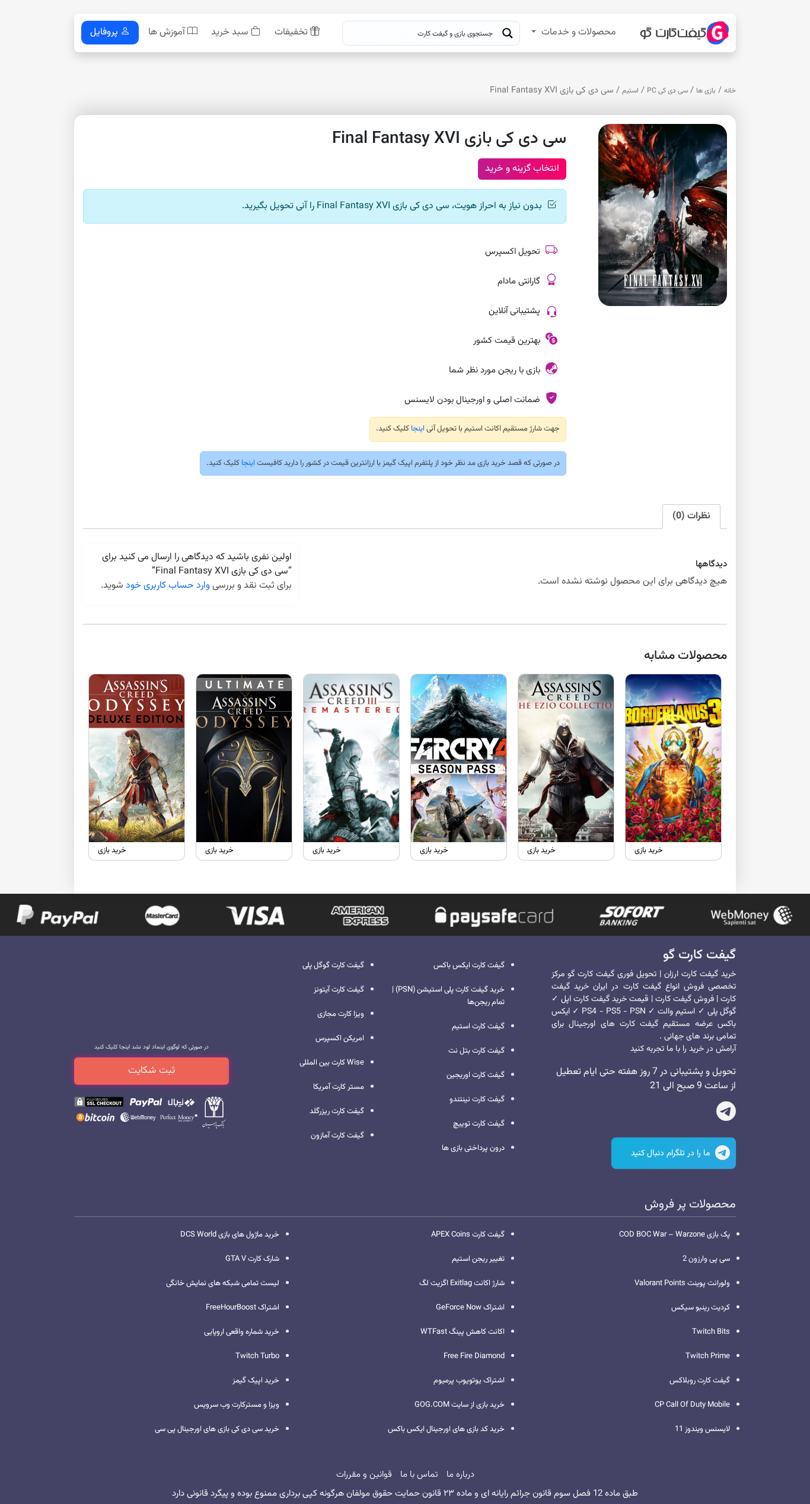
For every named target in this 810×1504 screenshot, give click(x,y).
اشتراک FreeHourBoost (242, 1308)
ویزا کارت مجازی (340, 1014)
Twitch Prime (707, 1356)
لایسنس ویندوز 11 (702, 1429)
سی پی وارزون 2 (706, 1259)
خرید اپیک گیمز (255, 1381)
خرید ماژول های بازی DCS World (229, 1235)
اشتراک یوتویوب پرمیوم (469, 1381)
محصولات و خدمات (578, 32)
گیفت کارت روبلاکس (699, 1381)
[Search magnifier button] (507, 33)
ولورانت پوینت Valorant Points (682, 1283)
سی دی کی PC (667, 90)
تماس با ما (419, 1474)
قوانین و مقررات (364, 1474)
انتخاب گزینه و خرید (522, 168)
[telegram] (726, 1113)
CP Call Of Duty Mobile (692, 1405)
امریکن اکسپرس (339, 1038)
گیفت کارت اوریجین (476, 1075)
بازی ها (706, 90)
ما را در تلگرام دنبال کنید (671, 1153)
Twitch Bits (711, 1332)
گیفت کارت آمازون (337, 1136)
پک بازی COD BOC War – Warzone (674, 1235)
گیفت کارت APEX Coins (468, 1235)
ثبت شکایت (151, 1070)
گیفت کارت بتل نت (476, 1051)
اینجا (417, 429)
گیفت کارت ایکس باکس (469, 965)
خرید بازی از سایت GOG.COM (459, 1405)
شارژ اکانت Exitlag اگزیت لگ (462, 1283)
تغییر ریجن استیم (478, 1259)
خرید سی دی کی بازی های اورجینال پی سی (217, 1429)
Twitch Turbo (257, 1356)
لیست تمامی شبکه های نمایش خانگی (222, 1283)
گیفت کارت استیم (478, 1027)
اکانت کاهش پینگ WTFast (462, 1332)
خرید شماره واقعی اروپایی (241, 1332)
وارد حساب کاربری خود (168, 585)
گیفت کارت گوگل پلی (333, 965)
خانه (730, 90)
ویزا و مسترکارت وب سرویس (236, 1405)
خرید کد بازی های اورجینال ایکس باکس (446, 1429)
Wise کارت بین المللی (331, 1063)
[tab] (691, 516)
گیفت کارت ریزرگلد (337, 1111)
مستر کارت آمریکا (338, 1087)
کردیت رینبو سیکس (700, 1308)
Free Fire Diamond (474, 1356)
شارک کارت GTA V (252, 1259)
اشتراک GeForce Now (470, 1308)
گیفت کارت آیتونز (339, 990)
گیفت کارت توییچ (479, 1124)
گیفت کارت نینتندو (477, 1099)
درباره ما (460, 1474)
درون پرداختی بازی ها (473, 1148)
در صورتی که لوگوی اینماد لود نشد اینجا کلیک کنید (151, 1047)
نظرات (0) (691, 516)
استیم (630, 90)
